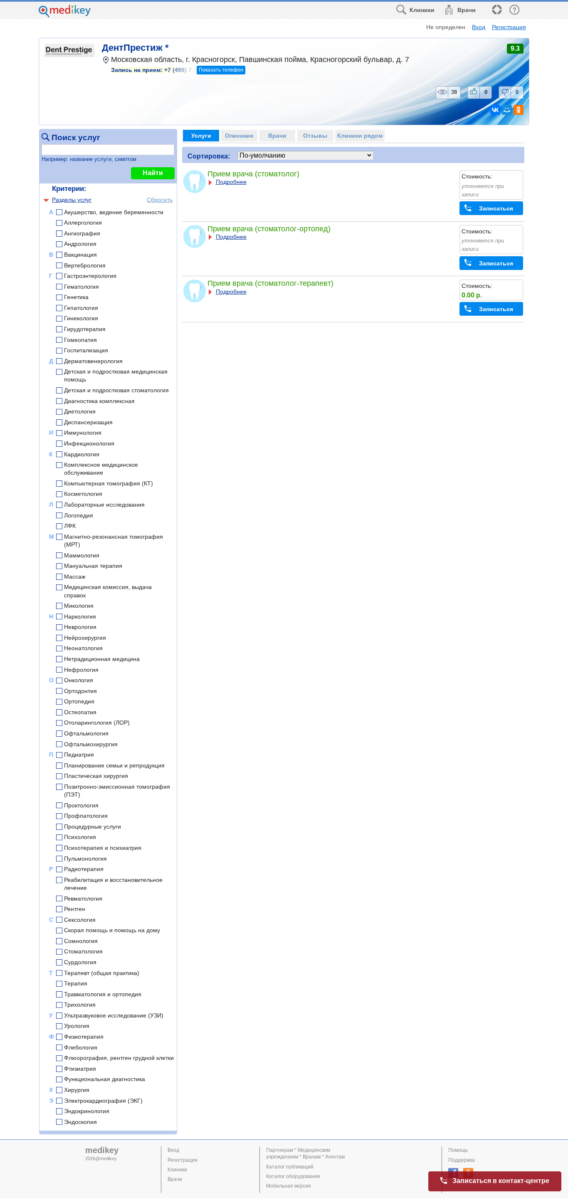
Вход (478, 27)
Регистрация (509, 27)
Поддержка (461, 1160)
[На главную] (65, 15)
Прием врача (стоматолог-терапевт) (270, 283)
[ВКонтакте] (495, 110)
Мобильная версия (288, 1186)
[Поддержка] (496, 10)
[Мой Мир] (507, 110)
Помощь (458, 1150)
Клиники (177, 1170)
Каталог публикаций (290, 1167)
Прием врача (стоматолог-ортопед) (269, 229)
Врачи (175, 1179)
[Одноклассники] (519, 110)
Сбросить (160, 199)
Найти (153, 172)
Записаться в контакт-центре (500, 1180)
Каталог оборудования (293, 1176)
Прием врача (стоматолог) (253, 174)
